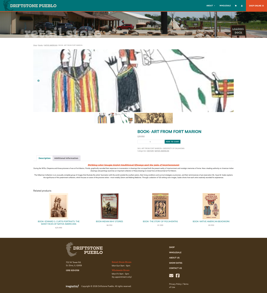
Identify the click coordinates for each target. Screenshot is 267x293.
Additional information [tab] (66, 158)
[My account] (242, 6)
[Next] (228, 81)
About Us (174, 257)
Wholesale (225, 5)
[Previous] (38, 81)
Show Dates (175, 263)
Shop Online (255, 6)
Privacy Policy (175, 284)
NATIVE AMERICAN (50, 45)
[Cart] (236, 6)
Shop (35, 45)
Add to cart (172, 142)
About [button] (209, 5)
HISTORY (150, 151)
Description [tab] (45, 158)
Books (40, 45)
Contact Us (175, 268)
